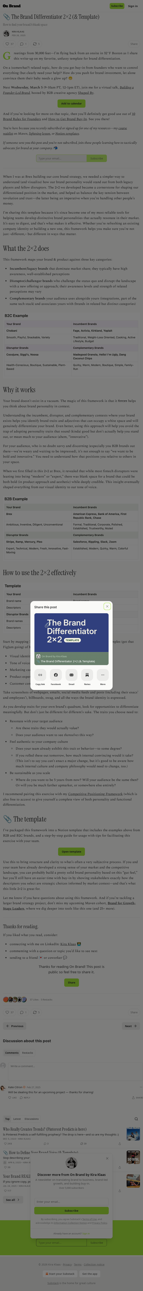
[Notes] (87, 675)
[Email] (71, 675)
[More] (103, 675)
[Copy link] (40, 675)
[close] (107, 606)
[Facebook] (56, 675)
